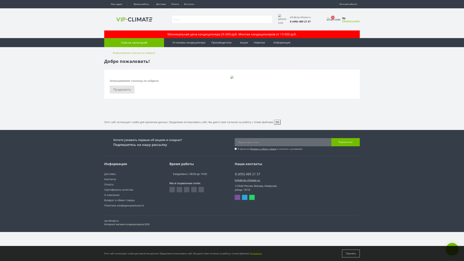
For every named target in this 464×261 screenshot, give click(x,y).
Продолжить (122, 90)
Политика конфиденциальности (124, 205)
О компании (111, 195)
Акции (244, 42)
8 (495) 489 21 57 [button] (247, 174)
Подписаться (346, 142)
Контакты (189, 4)
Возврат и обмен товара (263, 148)
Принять (351, 253)
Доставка (161, 4)
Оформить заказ (351, 20)
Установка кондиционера (189, 42)
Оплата (175, 4)
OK (277, 122)
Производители (221, 42)
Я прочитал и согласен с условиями (270, 148)
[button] (115, 4)
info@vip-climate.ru (247, 180)
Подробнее (256, 253)
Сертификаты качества (118, 189)
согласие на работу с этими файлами (250, 122)
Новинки (259, 42)
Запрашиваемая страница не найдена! (134, 52)
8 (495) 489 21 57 (245, 168)
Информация (282, 42)
